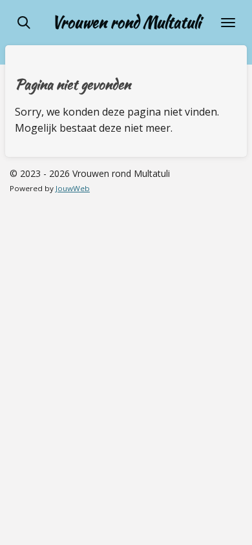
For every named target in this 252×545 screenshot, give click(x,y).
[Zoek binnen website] (24, 23)
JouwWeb (73, 188)
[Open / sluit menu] (228, 23)
